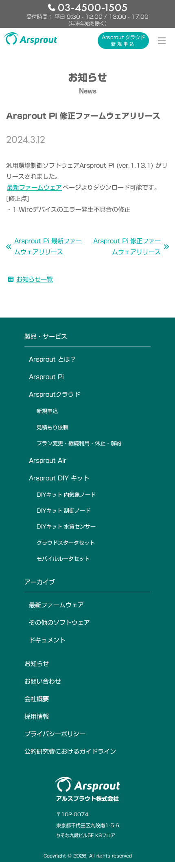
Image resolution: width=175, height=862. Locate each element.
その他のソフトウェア (59, 623)
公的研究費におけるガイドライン (70, 752)
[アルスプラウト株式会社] (30, 38)
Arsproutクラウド (54, 394)
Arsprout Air (47, 461)
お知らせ (36, 664)
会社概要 (36, 699)
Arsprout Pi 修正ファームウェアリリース (127, 246)
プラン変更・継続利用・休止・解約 (79, 443)
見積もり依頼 (52, 427)
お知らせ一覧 (34, 279)
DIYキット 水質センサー (66, 526)
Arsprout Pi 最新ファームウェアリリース (48, 246)
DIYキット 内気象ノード (66, 495)
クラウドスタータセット (66, 543)
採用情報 (36, 716)
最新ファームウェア (34, 187)
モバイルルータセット (63, 559)
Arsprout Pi (46, 377)
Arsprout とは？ (52, 359)
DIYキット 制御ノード (63, 510)
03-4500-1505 (93, 6)
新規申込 (47, 411)
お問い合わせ (42, 681)
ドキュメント (47, 640)
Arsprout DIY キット (59, 478)
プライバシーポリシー (54, 734)
